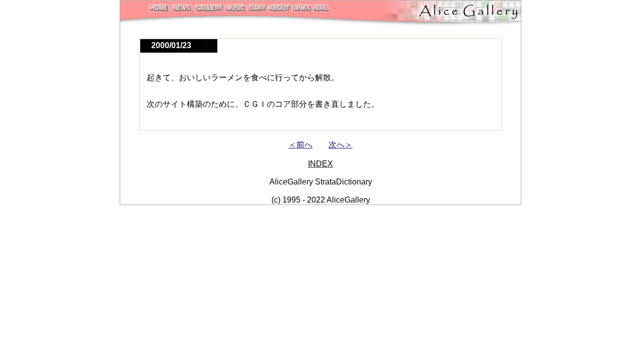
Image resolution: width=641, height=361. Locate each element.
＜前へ (300, 144)
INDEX (320, 163)
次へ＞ (341, 144)
